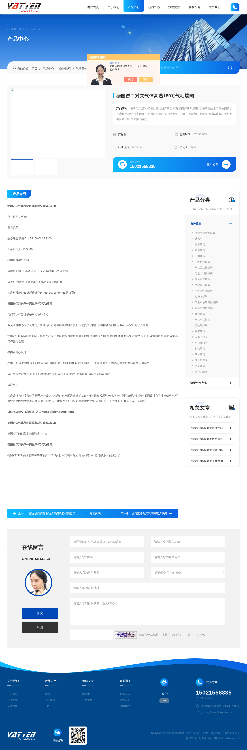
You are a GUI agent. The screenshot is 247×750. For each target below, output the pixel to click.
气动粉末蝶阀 (202, 284)
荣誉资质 (12, 706)
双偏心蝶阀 (201, 337)
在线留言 (194, 7)
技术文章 (174, 7)
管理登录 (219, 738)
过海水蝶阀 (201, 296)
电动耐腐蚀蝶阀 (204, 308)
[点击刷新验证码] (126, 635)
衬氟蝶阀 (200, 348)
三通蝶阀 (200, 256)
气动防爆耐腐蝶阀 (205, 232)
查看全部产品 (198, 382)
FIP (47, 706)
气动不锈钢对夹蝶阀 (206, 302)
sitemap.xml (233, 738)
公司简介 (12, 693)
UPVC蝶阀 (201, 371)
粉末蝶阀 (200, 331)
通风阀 (199, 238)
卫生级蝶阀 (201, 325)
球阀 (47, 693)
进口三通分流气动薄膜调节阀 (149, 513)
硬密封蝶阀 (201, 360)
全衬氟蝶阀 (201, 342)
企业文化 (12, 700)
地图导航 (125, 706)
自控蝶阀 (65, 68)
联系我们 (214, 7)
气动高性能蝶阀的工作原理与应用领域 (212, 461)
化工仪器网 (205, 738)
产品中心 (133, 7)
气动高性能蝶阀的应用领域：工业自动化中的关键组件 (212, 438)
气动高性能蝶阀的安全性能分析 (209, 450)
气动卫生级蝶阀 (204, 267)
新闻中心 (154, 7)
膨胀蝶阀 (200, 244)
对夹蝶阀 (200, 365)
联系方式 (125, 693)
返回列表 (95, 513)
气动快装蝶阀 (202, 261)
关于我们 (113, 7)
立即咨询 (212, 164)
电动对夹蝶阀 (202, 279)
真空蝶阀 (200, 250)
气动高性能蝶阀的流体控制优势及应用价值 (212, 427)
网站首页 (93, 7)
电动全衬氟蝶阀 (204, 273)
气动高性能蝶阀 (86, 68)
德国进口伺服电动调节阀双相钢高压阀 (52, 513)
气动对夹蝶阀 (202, 319)
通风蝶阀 (200, 313)
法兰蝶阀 (200, 354)
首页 (34, 68)
